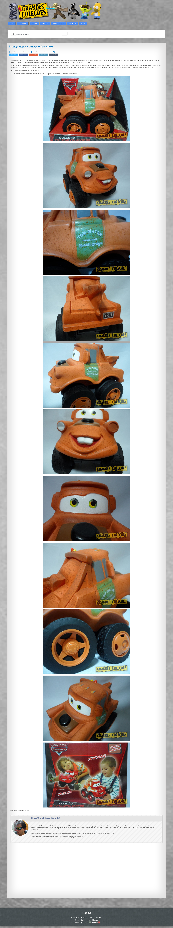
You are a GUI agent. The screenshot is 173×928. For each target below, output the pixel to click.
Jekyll (81, 922)
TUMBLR (53, 55)
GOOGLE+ (34, 55)
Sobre (77, 920)
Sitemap (95, 920)
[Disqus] (86, 871)
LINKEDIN (44, 55)
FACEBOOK (23, 55)
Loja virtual (85, 920)
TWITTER (13, 55)
